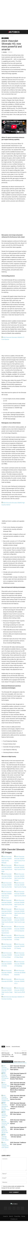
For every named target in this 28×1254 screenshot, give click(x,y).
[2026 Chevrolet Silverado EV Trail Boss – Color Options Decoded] (5, 1099)
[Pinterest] (14, 1208)
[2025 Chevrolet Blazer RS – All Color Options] (5, 1137)
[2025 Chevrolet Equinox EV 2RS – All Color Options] (5, 1131)
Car (6, 35)
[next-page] (5, 1150)
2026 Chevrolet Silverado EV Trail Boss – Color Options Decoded (17, 1097)
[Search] (26, 32)
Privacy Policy (17, 1216)
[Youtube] (22, 1208)
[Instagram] (9, 1208)
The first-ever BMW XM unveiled (20, 1053)
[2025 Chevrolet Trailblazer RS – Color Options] (5, 1145)
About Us (11, 1216)
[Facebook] (5, 1208)
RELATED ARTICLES (7, 1061)
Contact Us (5, 1216)
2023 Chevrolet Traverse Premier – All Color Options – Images (8, 1054)
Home (3, 35)
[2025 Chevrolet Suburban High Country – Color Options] (5, 1123)
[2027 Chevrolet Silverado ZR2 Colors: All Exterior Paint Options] (5, 1069)
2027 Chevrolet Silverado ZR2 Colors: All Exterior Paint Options (17, 1067)
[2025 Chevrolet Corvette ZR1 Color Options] (5, 1115)
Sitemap (23, 1216)
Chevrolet (11, 35)
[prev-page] (3, 1150)
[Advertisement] (14, 15)
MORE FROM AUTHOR (19, 1061)
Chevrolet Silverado (16, 1046)
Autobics (5, 52)
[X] (18, 1208)
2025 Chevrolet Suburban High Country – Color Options (17, 1121)
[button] (2, 32)
